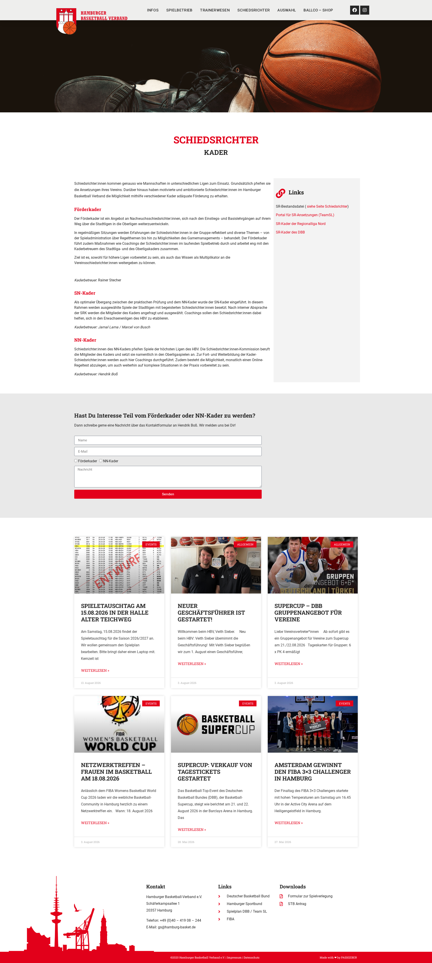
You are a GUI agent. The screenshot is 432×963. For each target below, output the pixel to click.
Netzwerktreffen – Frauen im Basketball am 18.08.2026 (116, 771)
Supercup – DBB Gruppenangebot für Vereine (308, 612)
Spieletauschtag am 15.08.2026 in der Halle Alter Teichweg (114, 612)
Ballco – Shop (318, 10)
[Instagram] (364, 10)
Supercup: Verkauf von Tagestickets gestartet (215, 771)
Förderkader (87, 461)
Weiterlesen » (95, 670)
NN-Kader (110, 461)
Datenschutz (251, 957)
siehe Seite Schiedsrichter (327, 206)
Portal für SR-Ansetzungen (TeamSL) (305, 215)
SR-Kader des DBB (290, 232)
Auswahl (286, 10)
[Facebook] (354, 10)
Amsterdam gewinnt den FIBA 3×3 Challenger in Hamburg (312, 771)
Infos (153, 10)
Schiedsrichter (253, 10)
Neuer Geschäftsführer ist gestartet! (211, 612)
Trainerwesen (215, 10)
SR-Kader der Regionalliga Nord (301, 224)
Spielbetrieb (179, 10)
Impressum (234, 957)
